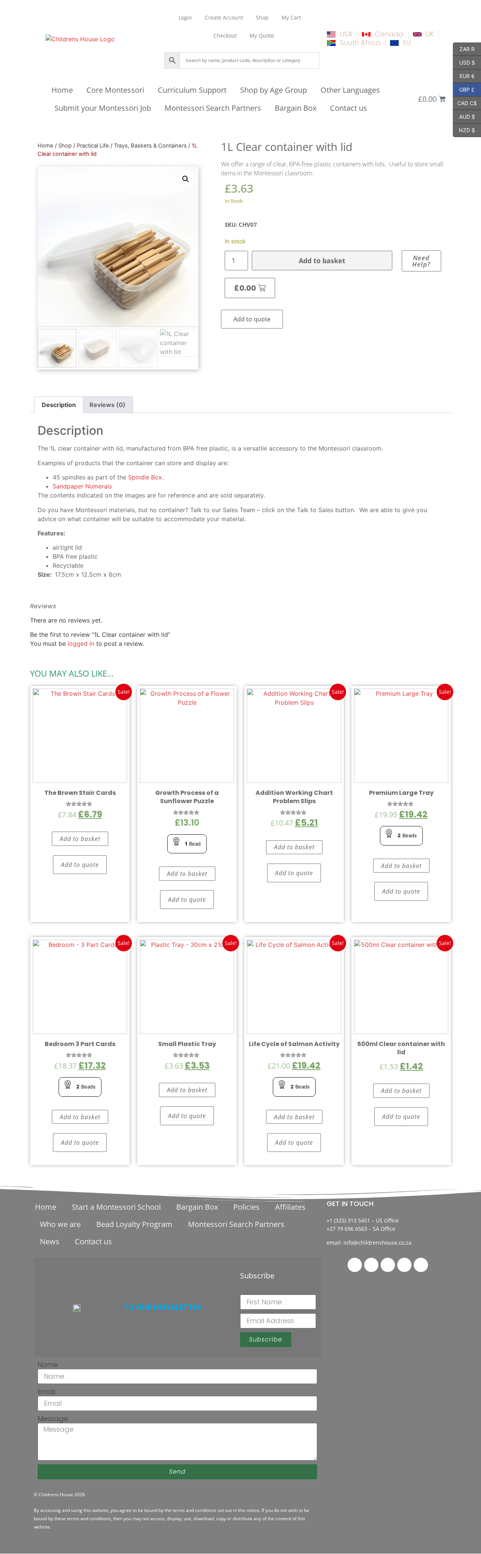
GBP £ (464, 89)
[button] (185, 179)
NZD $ (464, 129)
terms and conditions (194, 1510)
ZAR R (464, 48)
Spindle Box (145, 477)
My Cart (291, 17)
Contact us (348, 108)
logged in (81, 643)
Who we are (60, 1224)
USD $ (464, 62)
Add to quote (252, 319)
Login (185, 17)
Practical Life (93, 145)
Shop (262, 17)
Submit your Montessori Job (102, 108)
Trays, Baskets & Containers (150, 145)
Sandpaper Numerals (82, 486)
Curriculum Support (192, 90)
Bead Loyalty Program (134, 1224)
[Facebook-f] (355, 1265)
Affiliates (290, 1207)
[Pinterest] (388, 1265)
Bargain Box (295, 108)
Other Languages (350, 90)
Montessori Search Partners (213, 108)
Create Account (224, 17)
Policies (246, 1207)
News (49, 1241)
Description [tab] (59, 404)
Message (53, 1419)
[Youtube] (421, 1265)
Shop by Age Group (273, 90)
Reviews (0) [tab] (107, 404)
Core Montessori (115, 90)
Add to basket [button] (80, 839)
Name (48, 1365)
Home (62, 90)
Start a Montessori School (116, 1207)
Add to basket (322, 260)
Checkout (225, 35)
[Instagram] (404, 1265)
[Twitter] (371, 1265)
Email (46, 1392)
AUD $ (464, 116)
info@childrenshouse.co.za (377, 1242)
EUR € (464, 75)
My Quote (262, 35)
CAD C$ (465, 102)
